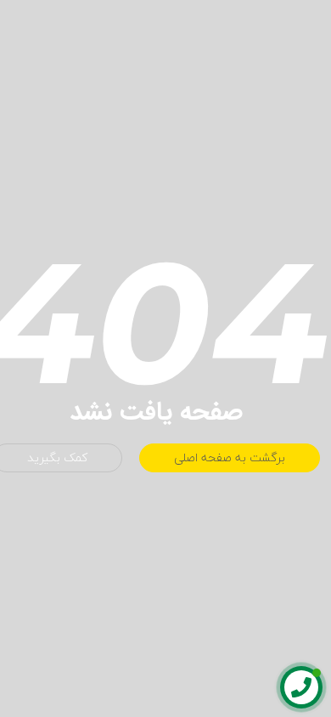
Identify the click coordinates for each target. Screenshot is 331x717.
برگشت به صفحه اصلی (229, 457)
